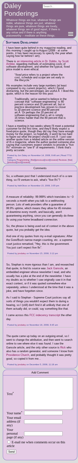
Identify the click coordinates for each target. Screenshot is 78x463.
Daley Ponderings (21, 9)
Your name (14, 413)
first (33, 160)
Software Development (22, 42)
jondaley (22, 253)
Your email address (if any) (14, 421)
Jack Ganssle (55, 268)
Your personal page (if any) (15, 433)
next (47, 160)
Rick (63, 347)
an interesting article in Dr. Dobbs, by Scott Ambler (37, 62)
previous (40, 160)
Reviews (63, 160)
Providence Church (17, 354)
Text (10, 394)
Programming (23, 160)
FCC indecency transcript (45, 315)
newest (54, 160)
